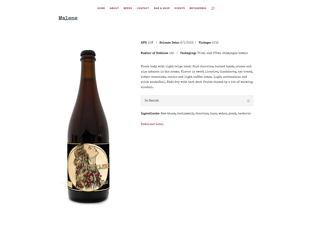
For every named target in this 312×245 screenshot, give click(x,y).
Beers (128, 8)
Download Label (152, 124)
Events (180, 8)
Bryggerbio (198, 8)
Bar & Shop (162, 8)
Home (101, 8)
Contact (143, 8)
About (114, 8)
